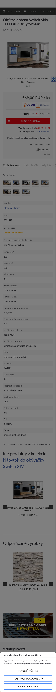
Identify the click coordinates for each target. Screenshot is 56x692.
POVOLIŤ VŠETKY (28, 670)
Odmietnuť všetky (28, 686)
